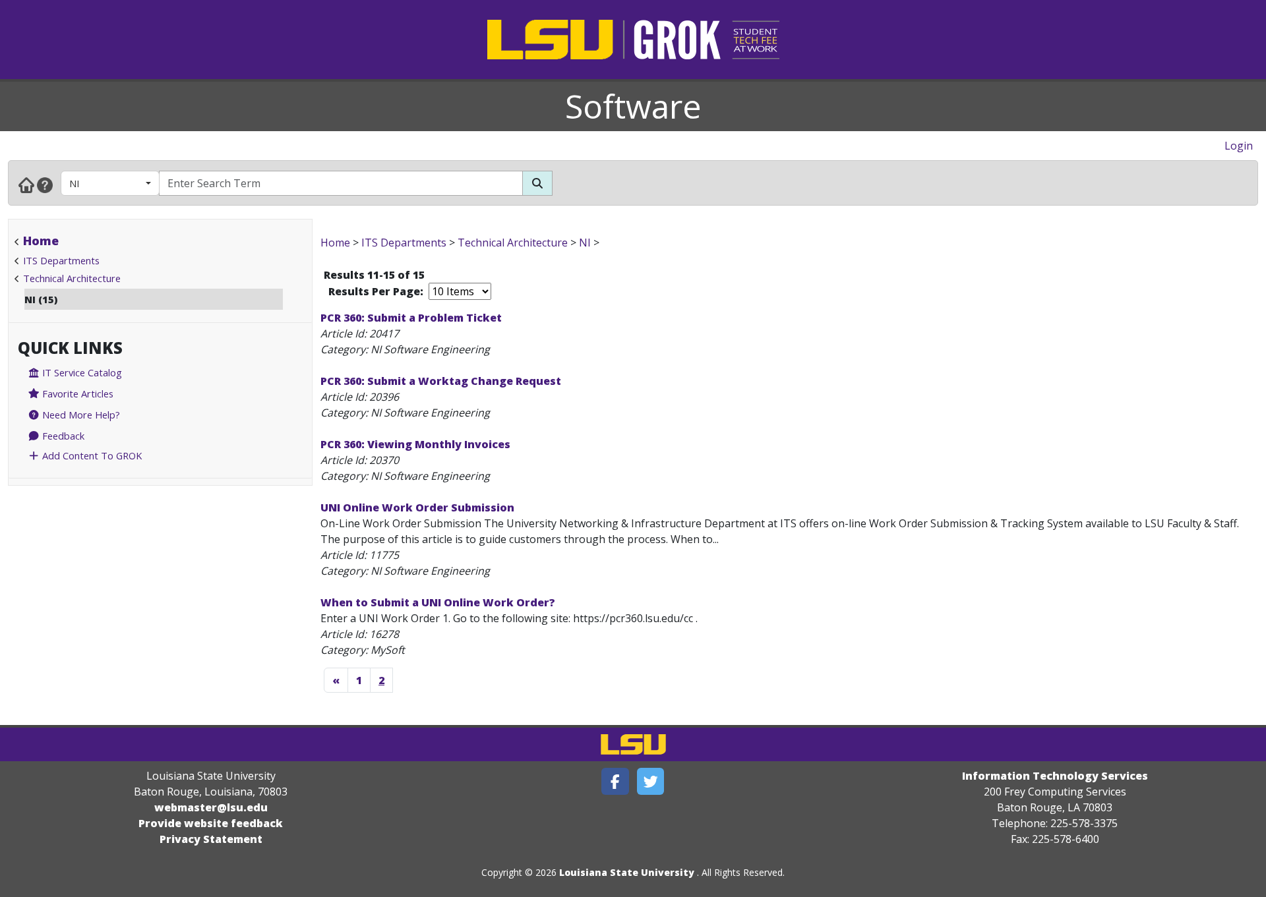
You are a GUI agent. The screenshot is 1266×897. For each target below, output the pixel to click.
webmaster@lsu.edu (211, 807)
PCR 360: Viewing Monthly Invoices (415, 444)
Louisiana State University (626, 872)
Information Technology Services (1055, 775)
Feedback (62, 435)
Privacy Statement (211, 839)
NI (74, 183)
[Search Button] (537, 183)
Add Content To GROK (91, 455)
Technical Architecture (72, 278)
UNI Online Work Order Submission (417, 507)
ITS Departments (61, 260)
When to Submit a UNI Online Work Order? (437, 602)
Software (633, 106)
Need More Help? (80, 414)
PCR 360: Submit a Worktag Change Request (440, 381)
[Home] (26, 184)
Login (1238, 145)
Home (41, 240)
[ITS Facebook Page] (615, 781)
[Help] (45, 184)
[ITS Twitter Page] (651, 781)
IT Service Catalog (81, 372)
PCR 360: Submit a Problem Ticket (411, 317)
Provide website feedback (210, 823)
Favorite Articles (76, 393)
